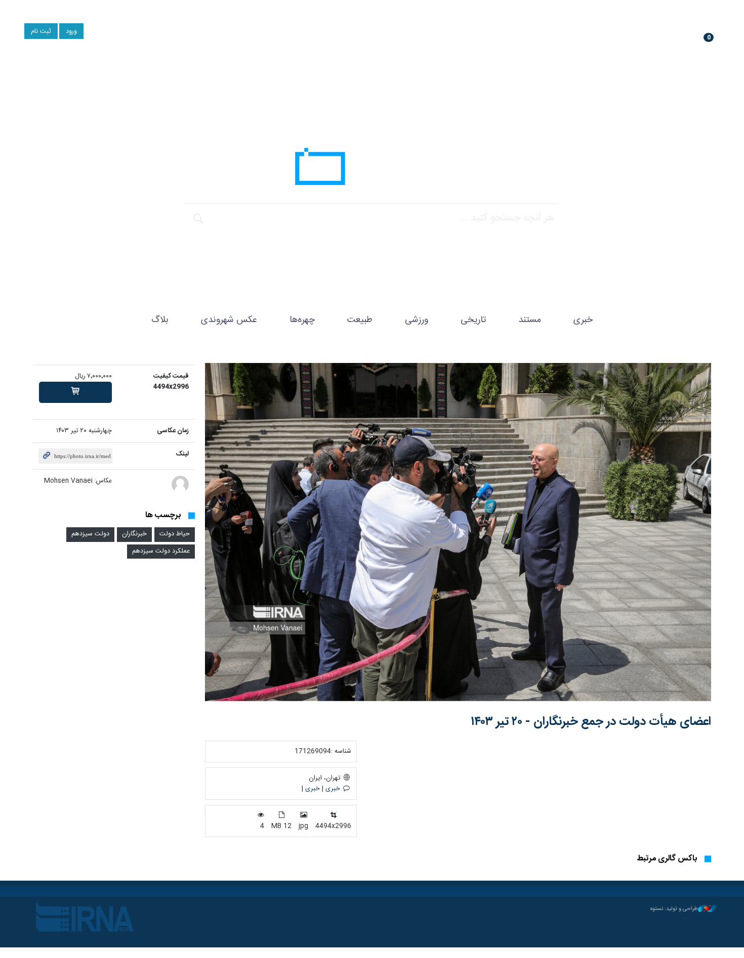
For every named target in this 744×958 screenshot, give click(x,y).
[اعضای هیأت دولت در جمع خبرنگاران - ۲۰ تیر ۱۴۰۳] (458, 532)
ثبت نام (41, 31)
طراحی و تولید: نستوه (674, 909)
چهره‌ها (302, 320)
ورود (71, 31)
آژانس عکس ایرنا (372, 169)
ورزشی (416, 320)
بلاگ (160, 320)
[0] (75, 392)
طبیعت (360, 320)
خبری (583, 320)
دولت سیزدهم (90, 534)
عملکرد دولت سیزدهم (161, 551)
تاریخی (473, 320)
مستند (529, 320)
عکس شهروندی (229, 320)
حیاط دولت (174, 534)
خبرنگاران (134, 534)
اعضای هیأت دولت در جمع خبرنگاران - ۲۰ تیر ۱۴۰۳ (591, 722)
